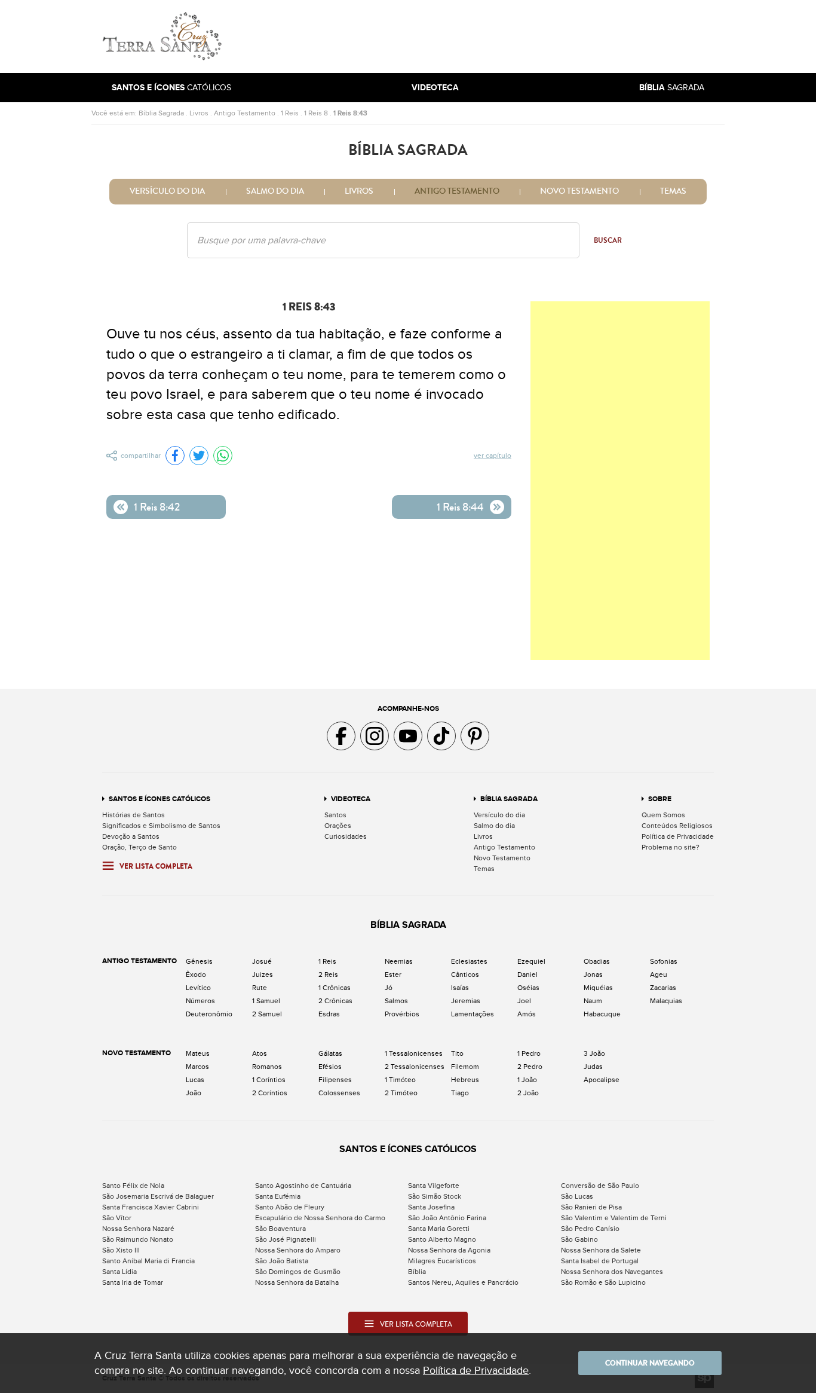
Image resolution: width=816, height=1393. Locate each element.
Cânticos (465, 974)
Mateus (198, 1053)
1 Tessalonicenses (414, 1053)
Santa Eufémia (277, 1196)
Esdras (329, 1014)
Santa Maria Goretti (439, 1228)
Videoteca (350, 799)
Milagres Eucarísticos (442, 1261)
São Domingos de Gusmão (297, 1271)
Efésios (330, 1066)
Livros (198, 113)
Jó (388, 987)
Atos (259, 1053)
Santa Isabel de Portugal (600, 1261)
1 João (527, 1080)
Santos (335, 815)
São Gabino (579, 1239)
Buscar (608, 240)
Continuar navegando (650, 1363)
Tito (457, 1053)
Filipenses (335, 1080)
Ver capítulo (492, 455)
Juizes (262, 974)
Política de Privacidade (678, 836)
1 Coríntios (269, 1080)
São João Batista (281, 1261)
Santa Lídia (119, 1271)
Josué (262, 961)
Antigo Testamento (244, 113)
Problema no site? (671, 847)
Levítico (198, 987)
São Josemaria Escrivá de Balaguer (158, 1196)
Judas (593, 1066)
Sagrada (671, 88)
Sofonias (663, 961)
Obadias (597, 961)
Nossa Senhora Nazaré (138, 1228)
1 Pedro (529, 1053)
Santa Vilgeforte (433, 1185)
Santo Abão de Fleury (289, 1207)
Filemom (465, 1066)
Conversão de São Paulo (600, 1185)
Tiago (460, 1093)
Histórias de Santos (133, 815)
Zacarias (663, 987)
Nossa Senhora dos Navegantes (612, 1271)
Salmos (396, 1001)
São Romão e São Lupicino (603, 1282)
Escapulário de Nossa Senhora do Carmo (320, 1218)
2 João (528, 1093)
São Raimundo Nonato (137, 1239)
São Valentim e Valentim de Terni (614, 1218)
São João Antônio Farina (447, 1218)
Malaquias (666, 1001)
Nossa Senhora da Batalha (297, 1282)
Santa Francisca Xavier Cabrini (150, 1207)
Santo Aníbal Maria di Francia (148, 1261)
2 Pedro (529, 1066)
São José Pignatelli (285, 1239)
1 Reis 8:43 (350, 113)
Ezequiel (531, 961)
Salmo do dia (275, 191)
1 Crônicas (334, 987)
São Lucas (577, 1196)
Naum (593, 1001)
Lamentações (472, 1014)
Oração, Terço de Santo (139, 847)
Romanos (267, 1066)
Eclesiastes (469, 961)
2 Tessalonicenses (414, 1066)
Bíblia (417, 1271)
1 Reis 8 (316, 113)
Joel (524, 1001)
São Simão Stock (434, 1196)
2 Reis (328, 974)
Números (200, 1001)
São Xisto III (121, 1250)
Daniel (527, 974)
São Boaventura (280, 1228)
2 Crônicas (335, 1001)
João (193, 1093)
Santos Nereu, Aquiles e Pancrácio (463, 1282)
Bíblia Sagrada (161, 113)
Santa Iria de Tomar (132, 1282)
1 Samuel (266, 1001)
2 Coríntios (269, 1093)
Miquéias (598, 987)
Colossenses (339, 1093)
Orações (337, 825)
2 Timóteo (401, 1093)
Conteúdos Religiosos (677, 825)
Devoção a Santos (130, 836)
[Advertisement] (488, 36)
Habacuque (602, 1014)
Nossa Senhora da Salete (601, 1250)
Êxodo (196, 974)
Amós (526, 1014)
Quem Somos (663, 815)
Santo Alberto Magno (442, 1239)
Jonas (593, 974)
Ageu (658, 974)
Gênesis (199, 961)
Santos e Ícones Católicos (159, 799)
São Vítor (116, 1218)
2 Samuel (267, 1014)
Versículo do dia (167, 191)
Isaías (460, 987)
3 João (594, 1053)
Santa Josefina (431, 1207)
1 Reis (290, 113)
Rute (259, 987)
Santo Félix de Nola (133, 1185)
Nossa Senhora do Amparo (297, 1250)
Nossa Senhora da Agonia (449, 1250)
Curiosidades (345, 836)
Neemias (399, 961)
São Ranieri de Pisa (591, 1207)
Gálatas (330, 1053)
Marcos (197, 1066)
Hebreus (465, 1080)
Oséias (528, 987)
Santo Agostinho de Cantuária (303, 1185)
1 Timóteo (400, 1080)
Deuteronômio (209, 1014)
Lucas (195, 1080)
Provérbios (402, 1014)
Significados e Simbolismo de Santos (161, 825)
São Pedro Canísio (590, 1228)
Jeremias (465, 1001)
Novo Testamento (579, 191)
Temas (673, 191)
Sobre (659, 799)
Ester (393, 974)
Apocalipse (601, 1080)
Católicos (171, 88)
